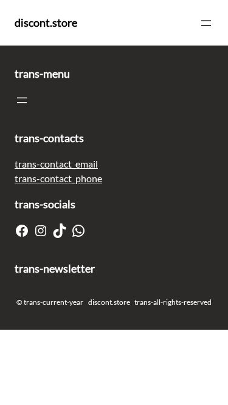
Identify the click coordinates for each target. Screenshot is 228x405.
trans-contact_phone (58, 178)
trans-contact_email (56, 163)
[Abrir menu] (206, 23)
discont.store (46, 22)
